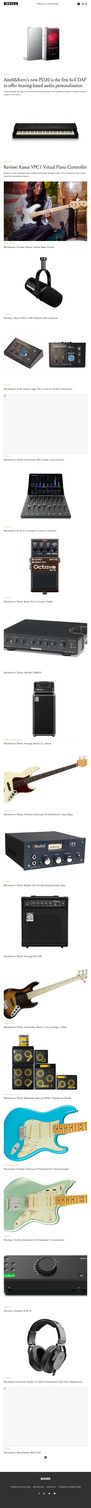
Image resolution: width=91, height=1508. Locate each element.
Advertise (38, 1487)
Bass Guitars (10, 243)
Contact (51, 1487)
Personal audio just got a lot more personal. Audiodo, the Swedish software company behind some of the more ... (45, 86)
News (6, 74)
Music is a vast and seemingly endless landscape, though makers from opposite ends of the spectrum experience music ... (45, 170)
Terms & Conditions (70, 1487)
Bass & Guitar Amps (12, 740)
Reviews (7, 162)
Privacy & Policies (20, 1487)
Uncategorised (11, 1165)
